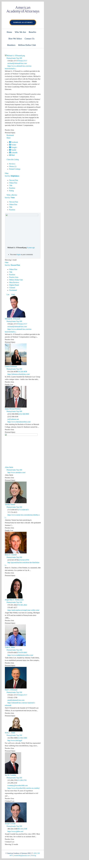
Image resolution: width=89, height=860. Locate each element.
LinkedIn (14, 152)
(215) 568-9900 (23, 414)
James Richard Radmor (13, 409)
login (18, 254)
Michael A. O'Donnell (12, 319)
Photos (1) (12, 166)
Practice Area (13, 277)
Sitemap (33, 855)
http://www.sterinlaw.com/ (16, 472)
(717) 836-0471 (23, 510)
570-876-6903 (22, 652)
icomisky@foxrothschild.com (17, 785)
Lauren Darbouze (11, 366)
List (7, 294)
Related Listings (14, 169)
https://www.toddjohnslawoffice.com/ (20, 655)
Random (12, 188)
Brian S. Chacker (11, 555)
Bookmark (10, 135)
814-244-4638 (22, 371)
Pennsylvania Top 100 (14, 58)
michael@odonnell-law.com (17, 63)
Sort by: (12, 176)
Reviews (12, 164)
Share (8, 138)
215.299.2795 (22, 780)
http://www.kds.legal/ (14, 740)
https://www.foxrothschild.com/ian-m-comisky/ (23, 788)
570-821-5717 (22, 61)
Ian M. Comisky (10, 775)
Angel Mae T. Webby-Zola (14, 600)
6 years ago (31, 247)
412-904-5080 (22, 738)
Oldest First (13, 183)
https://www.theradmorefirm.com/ (19, 422)
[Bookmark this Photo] (6, 250)
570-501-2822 (22, 605)
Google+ (14, 147)
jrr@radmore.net (13, 419)
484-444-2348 (22, 829)
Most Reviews (14, 282)
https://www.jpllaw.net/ (15, 831)
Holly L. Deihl (10, 733)
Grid (13, 294)
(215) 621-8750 (23, 560)
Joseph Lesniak (10, 824)
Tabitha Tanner (10, 504)
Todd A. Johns (10, 647)
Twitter (13, 145)
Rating (11, 191)
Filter (6, 173)
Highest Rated (14, 285)
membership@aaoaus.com (22, 855)
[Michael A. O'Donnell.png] (22, 215)
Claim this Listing (12, 159)
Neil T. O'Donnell (11, 690)
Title (10, 185)
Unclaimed (13, 290)
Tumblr (13, 150)
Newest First (13, 180)
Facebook (14, 142)
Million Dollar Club (16, 280)
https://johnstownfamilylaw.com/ (18, 374)
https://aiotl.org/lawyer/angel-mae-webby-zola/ (23, 610)
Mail (13, 155)
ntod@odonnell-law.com (15, 700)
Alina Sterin (9, 467)
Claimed (12, 288)
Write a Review (11, 195)
